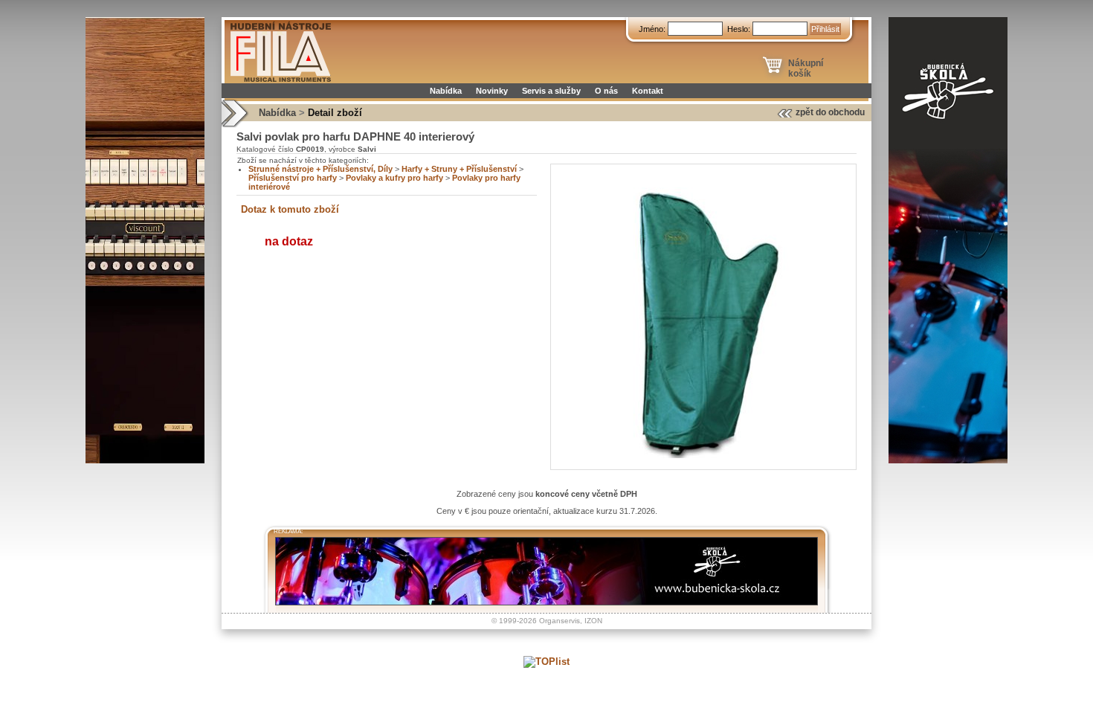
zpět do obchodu (830, 112)
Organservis (559, 621)
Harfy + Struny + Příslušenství (459, 168)
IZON (593, 621)
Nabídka (446, 90)
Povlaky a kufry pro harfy (394, 177)
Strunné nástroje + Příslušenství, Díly (320, 168)
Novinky (492, 90)
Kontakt (647, 90)
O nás (606, 90)
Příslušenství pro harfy (292, 177)
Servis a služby (551, 90)
